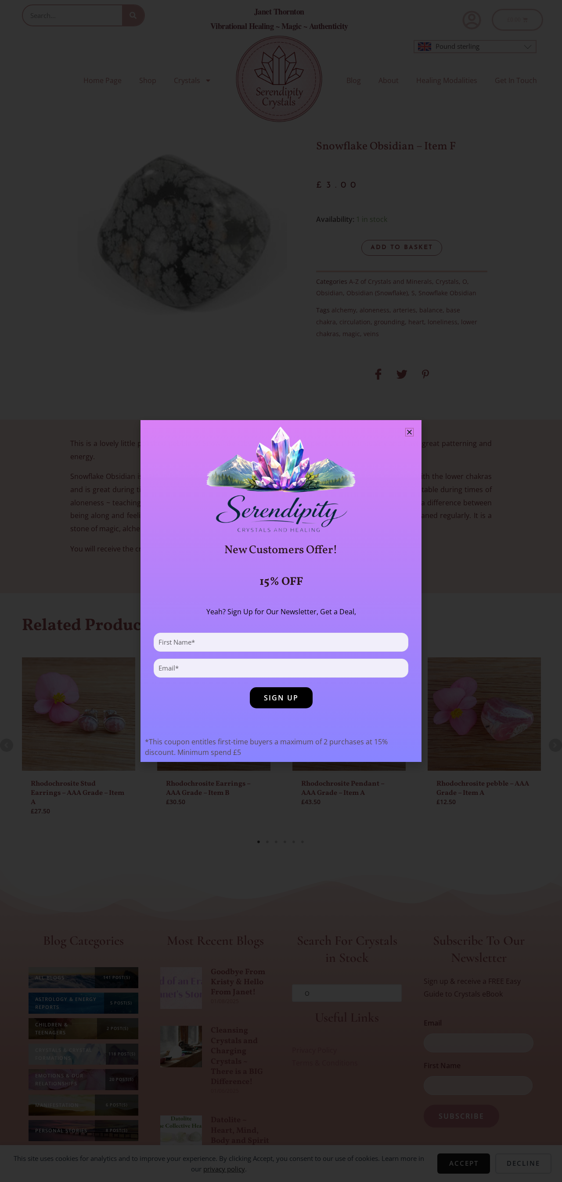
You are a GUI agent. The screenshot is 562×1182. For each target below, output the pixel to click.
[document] (281, 591)
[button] (409, 432)
